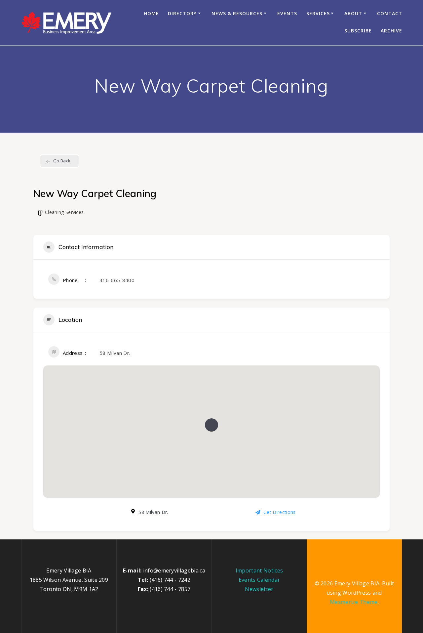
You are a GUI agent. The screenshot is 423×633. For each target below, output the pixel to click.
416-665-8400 (117, 280)
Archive (391, 30)
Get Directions (279, 512)
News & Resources (237, 13)
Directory (182, 13)
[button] (211, 425)
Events (287, 13)
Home (151, 13)
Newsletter (259, 589)
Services (318, 13)
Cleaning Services (64, 212)
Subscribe (358, 30)
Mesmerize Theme (354, 602)
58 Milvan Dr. (114, 353)
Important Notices (259, 570)
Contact (389, 13)
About (353, 13)
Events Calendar (259, 579)
